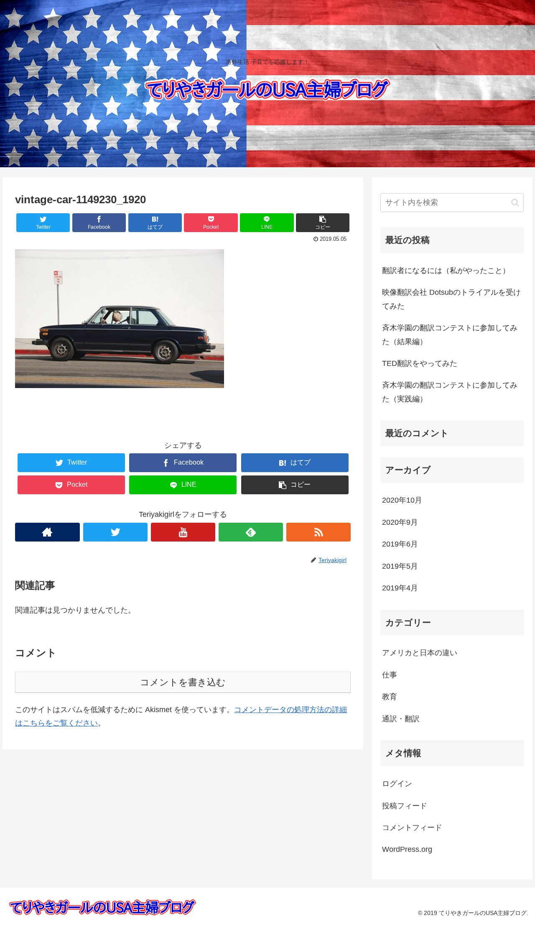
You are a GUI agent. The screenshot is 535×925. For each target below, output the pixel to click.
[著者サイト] (47, 532)
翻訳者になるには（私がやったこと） (446, 270)
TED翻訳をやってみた (419, 363)
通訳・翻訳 (401, 719)
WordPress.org (407, 849)
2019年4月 (400, 588)
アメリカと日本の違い (419, 653)
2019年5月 (400, 566)
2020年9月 (400, 522)
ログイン (397, 783)
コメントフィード (412, 827)
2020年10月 (402, 500)
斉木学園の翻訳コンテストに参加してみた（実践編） (449, 392)
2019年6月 (400, 544)
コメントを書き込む (183, 682)
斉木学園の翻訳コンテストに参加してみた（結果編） (449, 334)
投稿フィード (404, 806)
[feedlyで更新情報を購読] (251, 532)
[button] (515, 202)
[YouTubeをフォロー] (183, 532)
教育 (389, 696)
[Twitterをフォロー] (115, 532)
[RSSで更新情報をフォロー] (318, 532)
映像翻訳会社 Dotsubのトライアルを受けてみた (451, 299)
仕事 (389, 675)
